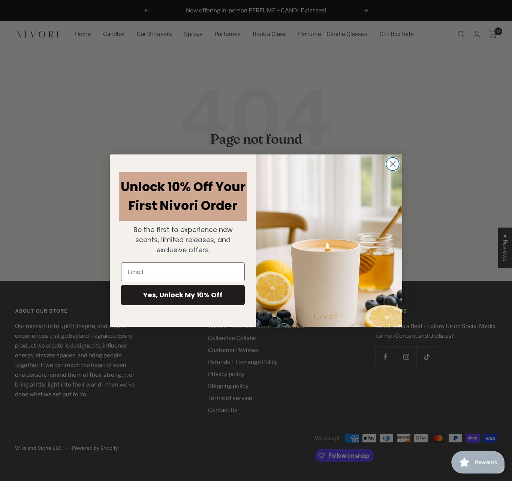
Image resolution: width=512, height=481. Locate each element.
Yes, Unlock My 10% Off (183, 295)
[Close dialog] (392, 164)
